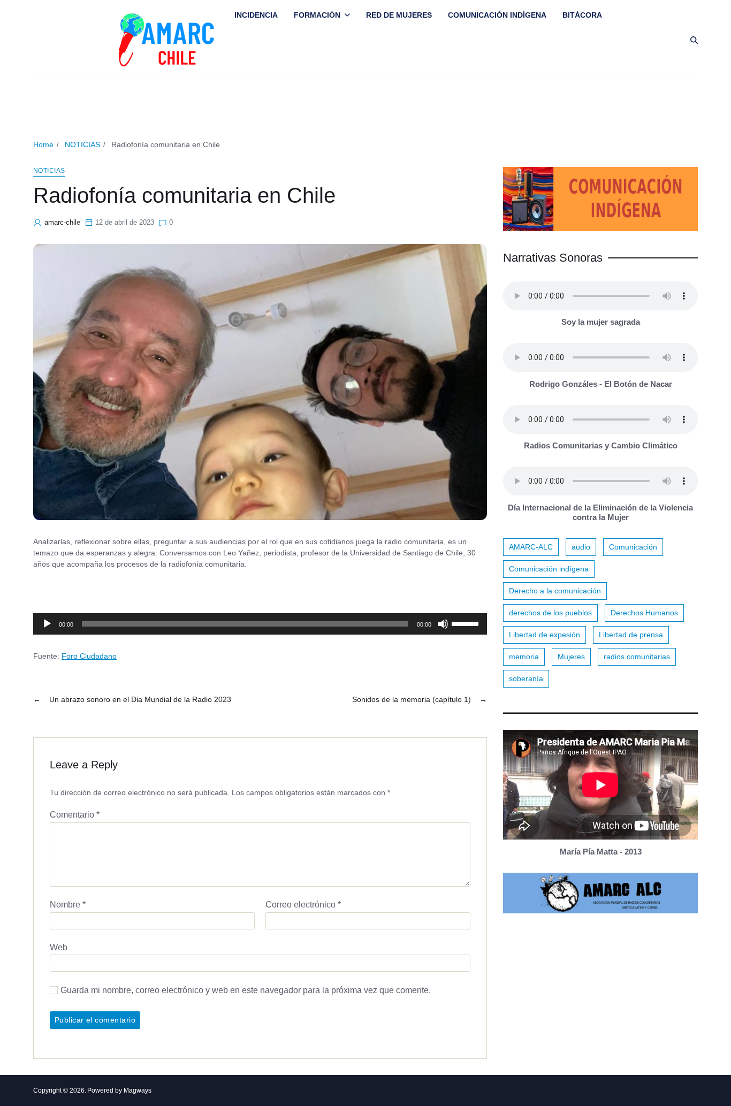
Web (58, 947)
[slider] (467, 622)
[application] (260, 624)
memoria (524, 656)
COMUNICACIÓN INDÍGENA (497, 15)
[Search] (694, 40)
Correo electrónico (303, 904)
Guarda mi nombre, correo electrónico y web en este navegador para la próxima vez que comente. (245, 990)
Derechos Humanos (644, 612)
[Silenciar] (443, 624)
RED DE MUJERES (399, 15)
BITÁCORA (582, 15)
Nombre (68, 904)
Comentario (75, 814)
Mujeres (571, 656)
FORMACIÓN (317, 15)
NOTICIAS (49, 170)
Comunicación (633, 547)
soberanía (526, 678)
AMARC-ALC (531, 547)
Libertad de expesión (544, 634)
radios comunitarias (637, 656)
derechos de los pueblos (550, 612)
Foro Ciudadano (89, 656)
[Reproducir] (47, 624)
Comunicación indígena (549, 569)
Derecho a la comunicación (555, 590)
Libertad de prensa (631, 634)
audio (581, 547)
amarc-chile (62, 222)
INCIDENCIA (256, 15)
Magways (137, 1090)
